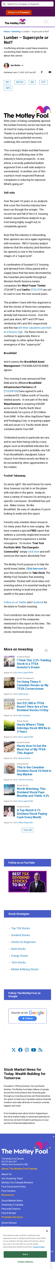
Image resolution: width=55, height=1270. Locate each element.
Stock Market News (12, 1200)
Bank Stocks (18, 948)
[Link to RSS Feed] (40, 1050)
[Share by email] (49, 72)
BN (7, 82)
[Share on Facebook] (41, 72)
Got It (25, 1254)
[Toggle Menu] (46, 21)
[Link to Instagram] (26, 1050)
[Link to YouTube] (34, 1050)
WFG (8, 88)
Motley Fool (18, 12)
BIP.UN (19, 82)
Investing (16, 31)
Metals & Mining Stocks (25, 969)
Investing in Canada (12, 1204)
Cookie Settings (25, 1262)
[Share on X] (46, 72)
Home (7, 31)
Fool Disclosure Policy (13, 1186)
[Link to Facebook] (20, 1050)
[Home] (1, 1136)
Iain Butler (16, 65)
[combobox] (27, 4)
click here (33, 551)
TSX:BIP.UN (11, 391)
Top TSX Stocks (20, 928)
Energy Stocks (19, 955)
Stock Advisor (9, 1222)
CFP (43, 82)
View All (27, 830)
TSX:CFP (37, 289)
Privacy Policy (39, 1247)
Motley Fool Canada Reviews (17, 1182)
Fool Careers (8, 1190)
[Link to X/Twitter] (13, 1050)
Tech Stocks (18, 962)
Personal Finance (10, 1208)
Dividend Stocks (20, 935)
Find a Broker (8, 1213)
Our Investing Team (12, 1178)
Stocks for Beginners (23, 942)
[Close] (47, 1231)
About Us (6, 1174)
